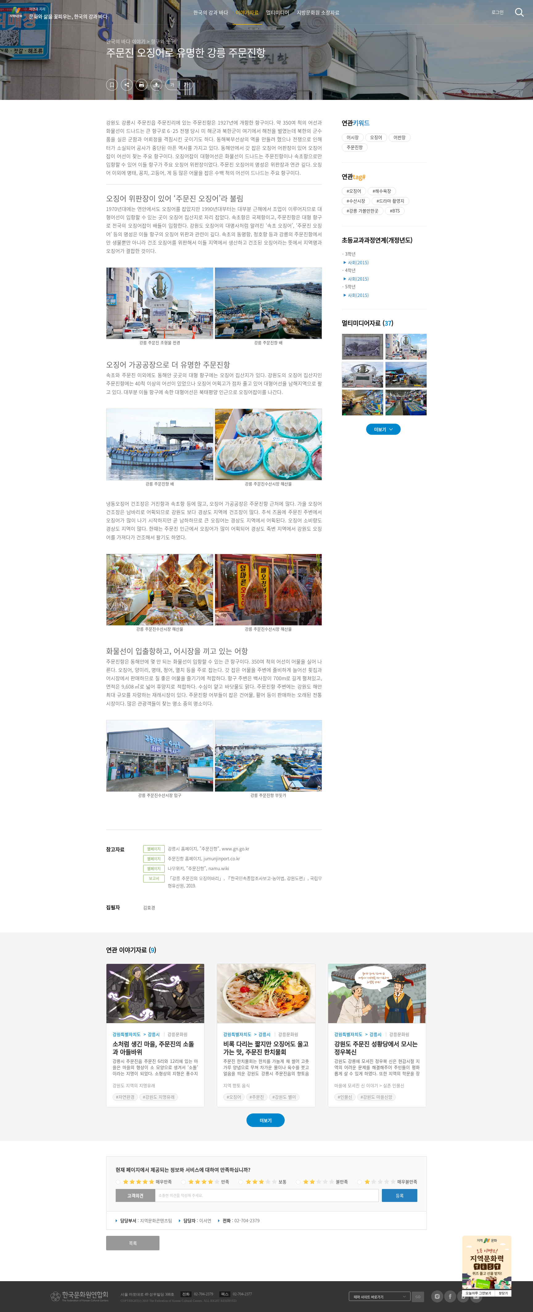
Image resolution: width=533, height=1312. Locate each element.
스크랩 (112, 85)
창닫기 (503, 1293)
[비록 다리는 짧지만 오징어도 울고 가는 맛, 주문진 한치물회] (266, 993)
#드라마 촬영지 (390, 201)
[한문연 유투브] (476, 1301)
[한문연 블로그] (463, 1301)
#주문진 (257, 1097)
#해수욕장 (382, 191)
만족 (225, 1181)
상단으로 (520, 1299)
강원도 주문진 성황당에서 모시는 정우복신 (376, 1048)
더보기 (380, 429)
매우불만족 (407, 1181)
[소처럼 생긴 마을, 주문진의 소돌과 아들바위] (155, 993)
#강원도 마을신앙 (376, 1097)
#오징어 (354, 191)
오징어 (376, 137)
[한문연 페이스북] (450, 1301)
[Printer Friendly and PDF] (141, 89)
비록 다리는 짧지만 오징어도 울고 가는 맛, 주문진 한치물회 (265, 1048)
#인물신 (345, 1097)
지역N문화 (19, 12)
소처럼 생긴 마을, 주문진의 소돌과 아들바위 (153, 1048)
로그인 (498, 12)
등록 (400, 1195)
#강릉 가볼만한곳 (362, 211)
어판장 (400, 137)
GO (417, 1296)
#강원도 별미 (284, 1097)
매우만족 (164, 1181)
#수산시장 (356, 201)
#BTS (395, 211)
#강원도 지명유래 (159, 1097)
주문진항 (355, 147)
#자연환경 (125, 1097)
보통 (283, 1181)
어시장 (353, 137)
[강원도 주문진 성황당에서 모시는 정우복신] (377, 993)
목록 (133, 1243)
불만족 (342, 1181)
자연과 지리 (68, 13)
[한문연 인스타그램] (437, 1301)
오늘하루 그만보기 (478, 1293)
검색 (519, 12)
